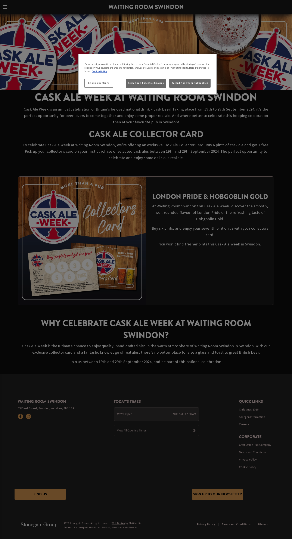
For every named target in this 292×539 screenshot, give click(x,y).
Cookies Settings (98, 82)
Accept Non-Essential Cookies (190, 82)
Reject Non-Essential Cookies (146, 82)
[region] (147, 74)
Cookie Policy (99, 71)
